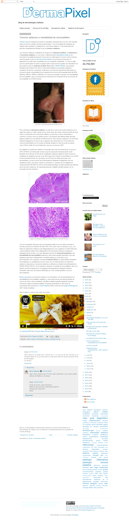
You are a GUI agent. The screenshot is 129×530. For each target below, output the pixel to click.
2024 (86, 285)
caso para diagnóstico (95, 418)
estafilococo (104, 434)
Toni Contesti (90, 402)
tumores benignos (90, 483)
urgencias (85, 485)
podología (89, 469)
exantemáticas (93, 436)
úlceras (100, 483)
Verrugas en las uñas (93, 331)
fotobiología (104, 436)
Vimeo (52, 331)
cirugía (85, 420)
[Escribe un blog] (52, 337)
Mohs (106, 455)
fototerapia (105, 438)
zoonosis (100, 487)
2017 (86, 375)
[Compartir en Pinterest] (58, 337)
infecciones (88, 445)
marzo (89, 363)
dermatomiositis (104, 428)
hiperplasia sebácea (63, 55)
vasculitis (105, 485)
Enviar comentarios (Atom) (37, 438)
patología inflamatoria (95, 459)
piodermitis (104, 467)
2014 (86, 383)
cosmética (100, 422)
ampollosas (97, 410)
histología (94, 442)
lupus (106, 451)
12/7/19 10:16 (33, 352)
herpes (105, 440)
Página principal (25, 28)
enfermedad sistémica (42, 339)
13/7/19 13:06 (38, 382)
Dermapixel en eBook (58, 28)
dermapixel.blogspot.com (87, 510)
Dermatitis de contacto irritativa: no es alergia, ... (96, 334)
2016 (86, 378)
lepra (106, 447)
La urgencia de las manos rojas (96, 338)
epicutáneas (86, 434)
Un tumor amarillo (92, 345)
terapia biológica (97, 475)
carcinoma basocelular (43, 59)
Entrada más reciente (27, 435)
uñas (106, 483)
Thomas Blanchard (41, 331)
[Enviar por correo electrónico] (51, 337)
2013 (86, 386)
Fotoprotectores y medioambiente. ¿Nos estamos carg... (97, 349)
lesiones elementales (91, 449)
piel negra (94, 467)
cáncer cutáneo (31, 339)
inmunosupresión (102, 445)
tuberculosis (104, 481)
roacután (85, 473)
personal (105, 465)
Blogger (76, 515)
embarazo (85, 432)
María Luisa (25, 42)
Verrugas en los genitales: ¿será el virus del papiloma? (99, 225)
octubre (89, 307)
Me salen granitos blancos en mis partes (100, 255)
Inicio (50, 435)
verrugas (85, 487)
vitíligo (95, 487)
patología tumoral (55, 339)
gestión (98, 440)
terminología (97, 477)
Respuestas (30, 367)
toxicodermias (87, 479)
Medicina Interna (90, 453)
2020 (86, 296)
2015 (86, 380)
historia (100, 442)
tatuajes (105, 473)
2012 (86, 389)
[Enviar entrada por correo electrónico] (47, 336)
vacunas (98, 485)
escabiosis (95, 434)
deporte (93, 424)
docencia (98, 430)
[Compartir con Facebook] (56, 337)
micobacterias (87, 455)
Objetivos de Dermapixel (76, 28)
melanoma (104, 453)
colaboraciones (94, 420)
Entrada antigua (73, 435)
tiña (107, 477)
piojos (84, 469)
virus (90, 487)
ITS (92, 447)
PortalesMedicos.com (88, 169)
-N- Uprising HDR (25, 331)
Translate (98, 272)
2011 (86, 391)
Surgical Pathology (69, 286)
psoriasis (98, 471)
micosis (96, 455)
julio (88, 315)
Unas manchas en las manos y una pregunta (100, 235)
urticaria (92, 485)
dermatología (86, 428)
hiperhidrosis (86, 442)
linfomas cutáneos (98, 451)
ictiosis (106, 442)
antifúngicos (86, 412)
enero (89, 369)
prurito (105, 469)
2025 (86, 282)
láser (95, 447)
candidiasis (86, 414)
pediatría (87, 465)
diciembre (90, 301)
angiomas (105, 410)
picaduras (86, 467)
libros (91, 451)
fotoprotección (87, 438)
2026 (86, 280)
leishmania (101, 447)
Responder (27, 363)
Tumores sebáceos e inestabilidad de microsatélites (96, 341)
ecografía (105, 430)
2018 (86, 372)
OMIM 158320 (60, 66)
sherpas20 (91, 473)
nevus (106, 457)
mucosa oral (96, 457)
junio (88, 355)
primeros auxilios (98, 469)
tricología (96, 481)
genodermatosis (88, 440)
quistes (105, 471)
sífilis (100, 473)
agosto (89, 312)
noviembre (90, 304)
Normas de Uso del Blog (40, 28)
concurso (105, 420)
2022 (86, 291)
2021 (86, 293)
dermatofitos (104, 426)
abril (88, 360)
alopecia (89, 410)
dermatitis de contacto (91, 426)
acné (84, 410)
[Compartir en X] (54, 337)
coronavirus (86, 422)
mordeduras (86, 457)
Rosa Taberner (34, 371)
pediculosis (97, 465)
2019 (86, 299)
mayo (89, 358)
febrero (89, 366)
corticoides (93, 422)
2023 (86, 288)
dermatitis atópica (102, 424)
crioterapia (88, 424)
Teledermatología (87, 475)
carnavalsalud (104, 416)
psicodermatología (88, 471)
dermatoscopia (88, 430)
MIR (102, 455)
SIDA (96, 473)
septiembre (90, 310)
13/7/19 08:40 (46, 371)
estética (85, 436)
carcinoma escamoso (90, 416)
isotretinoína (86, 447)
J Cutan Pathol (43, 286)
